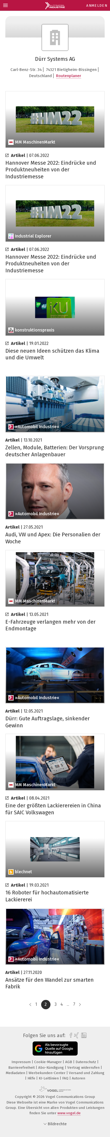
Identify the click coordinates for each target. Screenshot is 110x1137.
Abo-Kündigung (51, 1067)
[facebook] (69, 1035)
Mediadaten (16, 1073)
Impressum (21, 1062)
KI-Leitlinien (49, 1078)
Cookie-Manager (48, 1062)
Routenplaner (68, 75)
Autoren (78, 1078)
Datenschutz (86, 1062)
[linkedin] (83, 1035)
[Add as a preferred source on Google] (55, 1048)
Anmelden (96, 5)
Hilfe (32, 1078)
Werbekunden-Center (47, 1073)
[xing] (75, 1035)
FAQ (65, 1078)
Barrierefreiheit (22, 1067)
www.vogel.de (69, 1113)
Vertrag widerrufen (84, 1067)
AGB (69, 1062)
